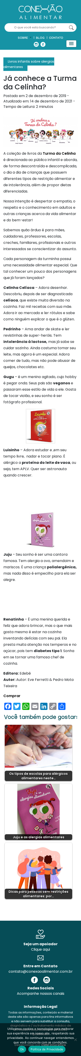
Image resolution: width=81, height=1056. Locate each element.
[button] (25, 38)
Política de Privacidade (47, 1049)
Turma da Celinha (59, 153)
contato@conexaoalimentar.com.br (41, 971)
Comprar (11, 695)
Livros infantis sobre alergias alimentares (28, 64)
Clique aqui (40, 949)
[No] (75, 1039)
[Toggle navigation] (71, 43)
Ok (22, 1049)
